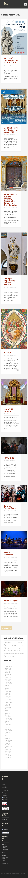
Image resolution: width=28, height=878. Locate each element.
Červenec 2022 (8, 723)
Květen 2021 (8, 735)
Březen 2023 (8, 713)
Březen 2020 (8, 752)
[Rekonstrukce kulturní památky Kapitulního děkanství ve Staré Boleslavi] (14, 173)
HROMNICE (9, 458)
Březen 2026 (8, 671)
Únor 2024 (7, 697)
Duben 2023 (8, 712)
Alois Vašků (13, 65)
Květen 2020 (8, 749)
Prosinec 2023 (8, 701)
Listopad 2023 (8, 702)
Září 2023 (7, 705)
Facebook (4, 819)
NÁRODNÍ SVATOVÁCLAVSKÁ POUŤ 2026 (11, 60)
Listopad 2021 (8, 730)
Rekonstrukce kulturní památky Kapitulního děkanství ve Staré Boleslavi (10, 199)
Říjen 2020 (7, 741)
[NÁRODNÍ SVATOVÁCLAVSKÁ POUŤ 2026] (14, 36)
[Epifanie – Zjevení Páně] (14, 493)
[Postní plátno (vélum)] (14, 392)
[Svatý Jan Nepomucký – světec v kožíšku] (14, 253)
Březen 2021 (8, 738)
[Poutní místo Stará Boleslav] (5, 3)
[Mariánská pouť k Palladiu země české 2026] (14, 106)
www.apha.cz (5, 786)
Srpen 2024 (8, 688)
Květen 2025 (8, 677)
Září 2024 (7, 687)
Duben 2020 (8, 751)
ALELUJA (7, 352)
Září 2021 (7, 732)
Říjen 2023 (7, 704)
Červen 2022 (8, 724)
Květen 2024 (8, 693)
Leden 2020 (8, 755)
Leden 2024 (8, 699)
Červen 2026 (8, 668)
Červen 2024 (8, 691)
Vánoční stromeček (9, 553)
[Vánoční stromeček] (14, 539)
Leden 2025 (8, 680)
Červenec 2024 (8, 690)
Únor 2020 (7, 754)
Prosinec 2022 (8, 718)
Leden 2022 (8, 729)
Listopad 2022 (8, 719)
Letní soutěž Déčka (9, 656)
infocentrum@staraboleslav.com (5, 863)
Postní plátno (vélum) (10, 410)
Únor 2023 (7, 715)
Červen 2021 (8, 733)
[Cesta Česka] (4, 803)
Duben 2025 (8, 679)
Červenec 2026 (8, 666)
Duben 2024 (8, 694)
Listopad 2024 (8, 683)
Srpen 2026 (8, 665)
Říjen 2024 (7, 685)
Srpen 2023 (8, 707)
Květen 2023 (8, 710)
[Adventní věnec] (14, 588)
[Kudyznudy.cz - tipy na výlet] (5, 799)
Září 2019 (7, 759)
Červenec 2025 (8, 676)
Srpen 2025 (8, 674)
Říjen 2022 (7, 721)
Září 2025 (7, 672)
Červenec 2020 (8, 746)
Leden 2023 (8, 716)
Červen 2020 (8, 748)
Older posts (6, 628)
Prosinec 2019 (8, 757)
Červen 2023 (8, 708)
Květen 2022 (8, 726)
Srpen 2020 (8, 744)
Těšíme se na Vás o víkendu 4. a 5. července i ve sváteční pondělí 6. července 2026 (14, 653)
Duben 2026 (8, 669)
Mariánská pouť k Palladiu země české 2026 (11, 130)
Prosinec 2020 (8, 740)
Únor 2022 (7, 727)
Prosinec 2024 (8, 682)
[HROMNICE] (14, 445)
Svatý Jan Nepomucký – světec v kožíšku (10, 281)
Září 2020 (7, 743)
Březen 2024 (8, 696)
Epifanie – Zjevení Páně (10, 507)
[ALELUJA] (14, 329)
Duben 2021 (8, 737)
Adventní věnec (11, 600)
